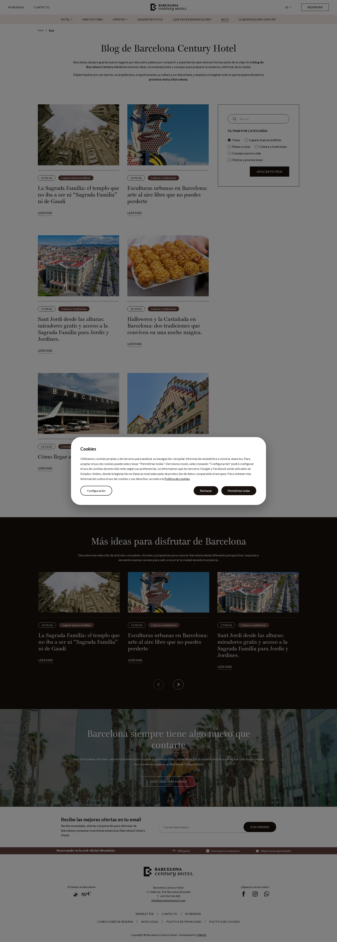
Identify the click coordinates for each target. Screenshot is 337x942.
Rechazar (206, 490)
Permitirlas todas (239, 490)
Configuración (96, 490)
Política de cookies (177, 479)
